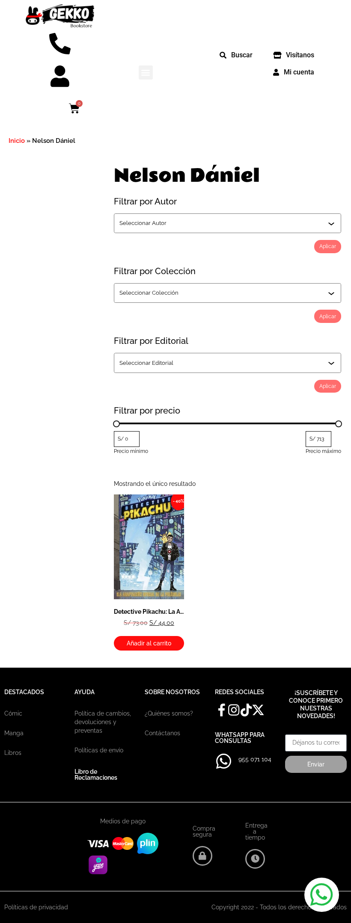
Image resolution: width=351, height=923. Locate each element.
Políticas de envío (98, 750)
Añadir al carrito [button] (149, 643)
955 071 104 (254, 759)
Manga (14, 733)
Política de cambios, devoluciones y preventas (102, 722)
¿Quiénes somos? (169, 713)
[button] (146, 72)
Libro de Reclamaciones (95, 774)
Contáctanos (162, 733)
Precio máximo (323, 451)
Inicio (17, 141)
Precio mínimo (131, 451)
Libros (12, 752)
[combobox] (223, 223)
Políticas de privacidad (36, 907)
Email (293, 731)
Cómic (13, 713)
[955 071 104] (223, 761)
